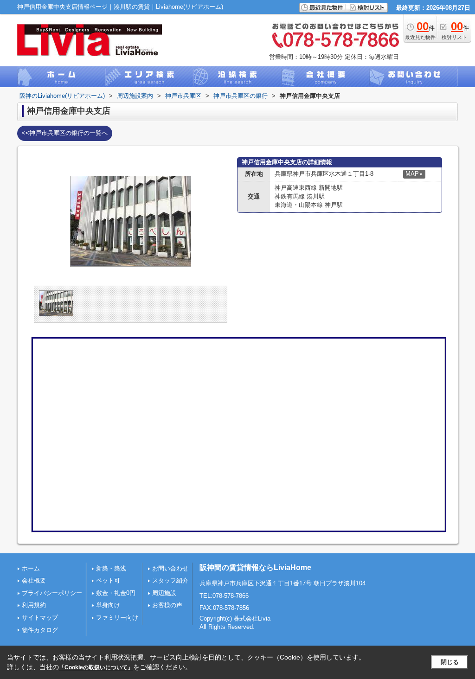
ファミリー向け (117, 617)
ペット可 (108, 580)
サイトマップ (40, 617)
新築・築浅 (111, 568)
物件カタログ (40, 630)
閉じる (450, 662)
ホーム (31, 568)
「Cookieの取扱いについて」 (96, 667)
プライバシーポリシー (52, 592)
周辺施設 (164, 592)
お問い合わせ (170, 568)
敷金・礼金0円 (115, 592)
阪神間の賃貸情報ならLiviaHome (255, 567)
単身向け (108, 605)
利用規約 (34, 605)
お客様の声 (167, 605)
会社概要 (34, 580)
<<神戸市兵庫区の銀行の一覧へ (65, 132)
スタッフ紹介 (170, 580)
